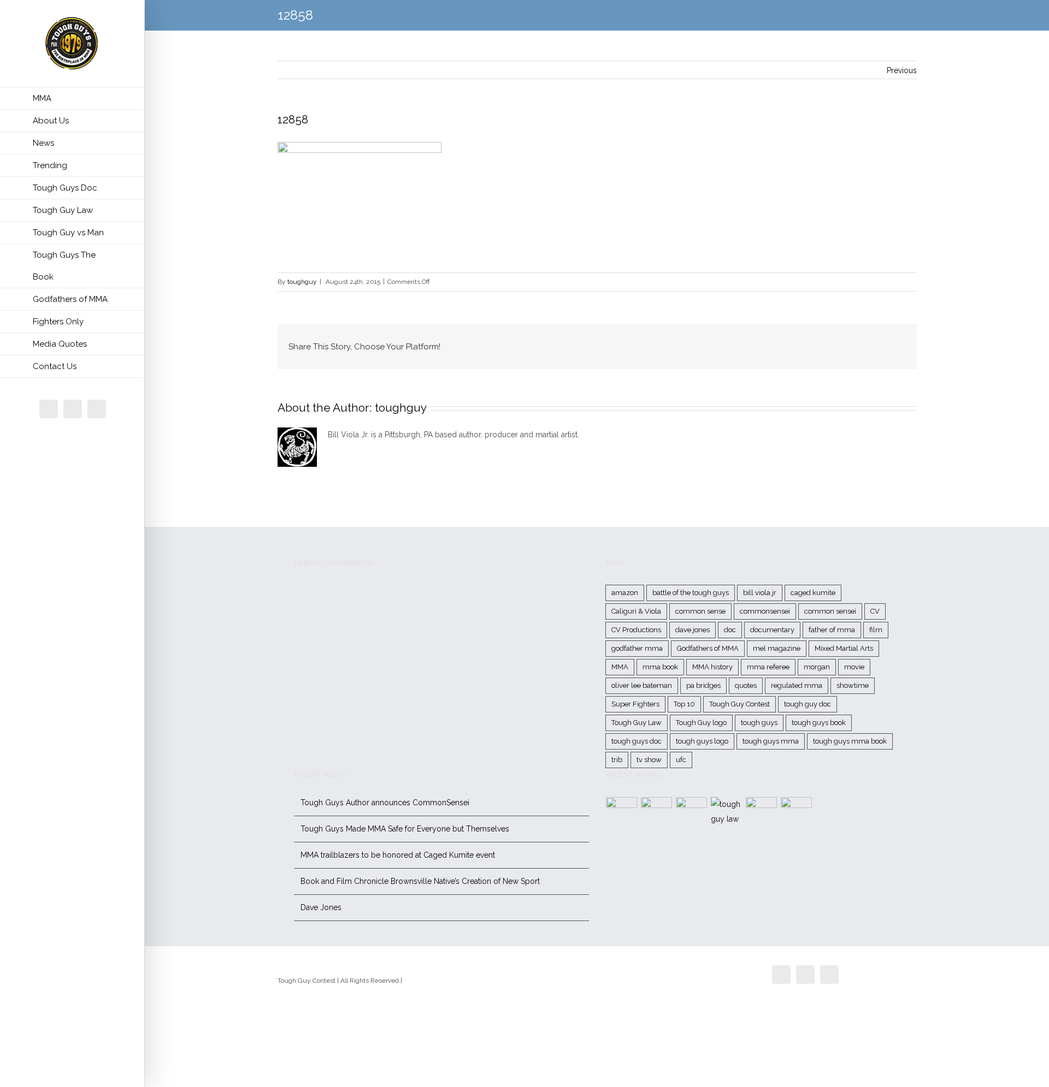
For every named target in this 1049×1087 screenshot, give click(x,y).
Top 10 (684, 704)
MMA (619, 667)
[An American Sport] (796, 812)
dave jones (692, 630)
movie (854, 667)
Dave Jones (320, 907)
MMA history (712, 667)
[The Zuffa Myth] (656, 812)
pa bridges (703, 685)
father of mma (832, 630)
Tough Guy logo (701, 722)
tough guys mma (770, 741)
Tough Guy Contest (739, 704)
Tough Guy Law (636, 722)
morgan (817, 667)
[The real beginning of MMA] (691, 812)
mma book (660, 667)
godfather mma (637, 648)
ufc (681, 760)
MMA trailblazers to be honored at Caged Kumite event (397, 855)
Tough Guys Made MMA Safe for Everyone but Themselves (404, 828)
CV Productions (636, 630)
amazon (624, 593)
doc (730, 630)
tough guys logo (702, 741)
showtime (852, 685)
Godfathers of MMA (708, 648)
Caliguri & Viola (636, 611)
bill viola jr (759, 593)
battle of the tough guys (690, 593)
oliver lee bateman (641, 685)
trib (616, 760)
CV (875, 611)
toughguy (302, 282)
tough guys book (819, 722)
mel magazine (776, 648)
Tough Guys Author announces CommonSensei (384, 802)
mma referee (768, 667)
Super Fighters (635, 704)
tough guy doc (807, 704)
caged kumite (813, 593)
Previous (902, 70)
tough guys (759, 722)
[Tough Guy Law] (726, 811)
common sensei (830, 611)
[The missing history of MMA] (761, 812)
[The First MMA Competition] (621, 812)
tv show (649, 760)
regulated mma (796, 685)
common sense (700, 611)
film (875, 630)
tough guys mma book (850, 741)
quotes (746, 685)
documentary (772, 630)
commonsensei (765, 611)
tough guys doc (636, 741)
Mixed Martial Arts (844, 648)
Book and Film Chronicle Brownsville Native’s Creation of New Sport (420, 881)
